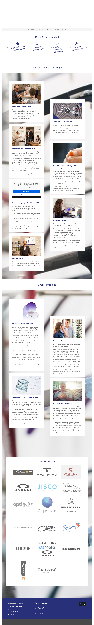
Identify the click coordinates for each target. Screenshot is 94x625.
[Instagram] (84, 604)
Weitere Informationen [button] (26, 194)
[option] (17, 46)
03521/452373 (13, 609)
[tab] (45, 55)
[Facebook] (81, 604)
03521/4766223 (14, 611)
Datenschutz (77, 622)
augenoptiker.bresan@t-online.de (18, 614)
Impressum (83, 622)
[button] (7, 47)
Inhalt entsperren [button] (26, 191)
